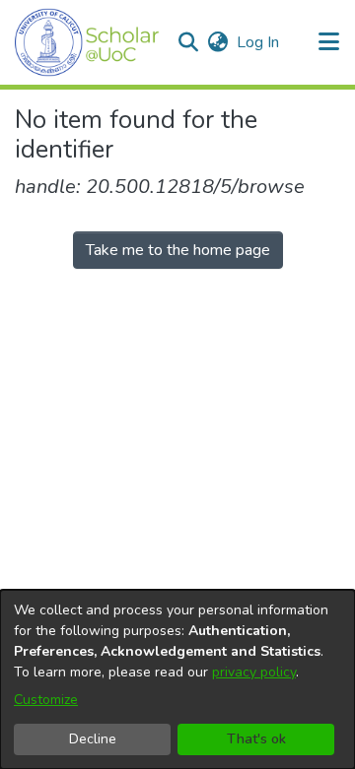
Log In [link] (259, 42)
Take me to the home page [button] (178, 250)
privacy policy (254, 672)
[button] (87, 42)
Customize (46, 699)
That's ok (256, 739)
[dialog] (177, 679)
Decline (92, 739)
